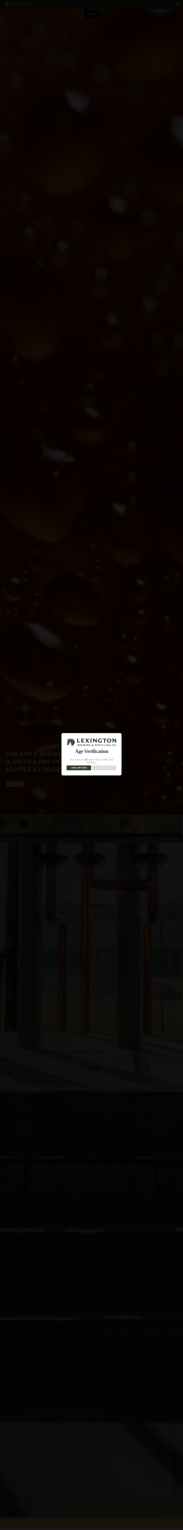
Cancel (104, 768)
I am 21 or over (79, 768)
